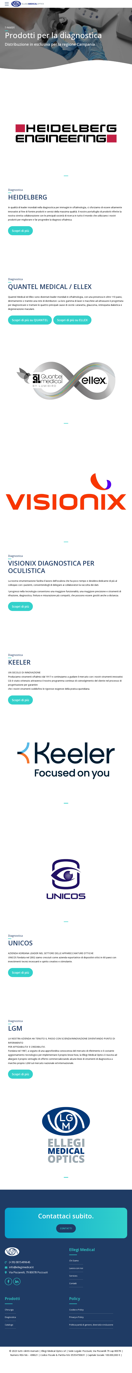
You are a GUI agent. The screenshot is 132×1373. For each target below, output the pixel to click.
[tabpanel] (66, 133)
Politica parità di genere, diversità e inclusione (91, 1324)
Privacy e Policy (76, 1317)
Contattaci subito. (66, 1215)
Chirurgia (9, 1309)
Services (73, 1275)
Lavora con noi (76, 1268)
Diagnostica (10, 1317)
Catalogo (9, 1324)
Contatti (73, 1283)
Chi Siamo (74, 1260)
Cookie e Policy (76, 1309)
